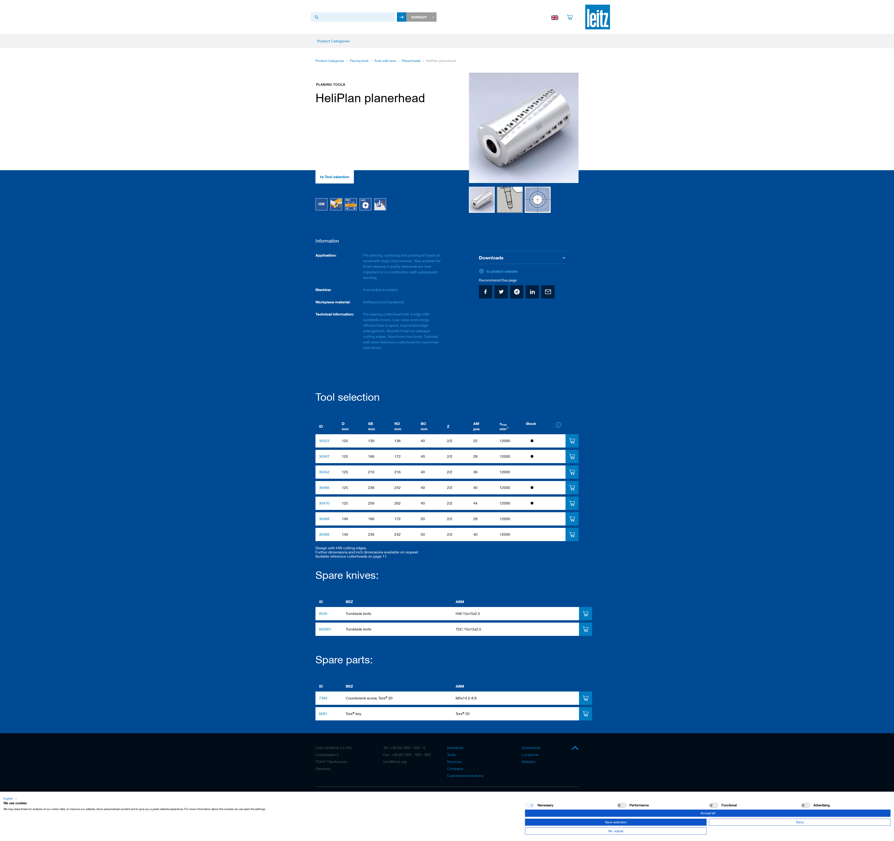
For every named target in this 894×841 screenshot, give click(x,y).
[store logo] (597, 17)
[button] (478, 128)
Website (528, 762)
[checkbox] (621, 805)
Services (454, 762)
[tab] (572, 441)
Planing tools (359, 61)
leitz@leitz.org (394, 762)
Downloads (531, 748)
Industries (455, 748)
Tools (451, 755)
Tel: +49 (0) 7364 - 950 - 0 (404, 748)
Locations (530, 755)
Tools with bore (385, 61)
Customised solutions (465, 775)
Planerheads (411, 61)
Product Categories (329, 61)
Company (455, 768)
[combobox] (353, 17)
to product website (502, 271)
